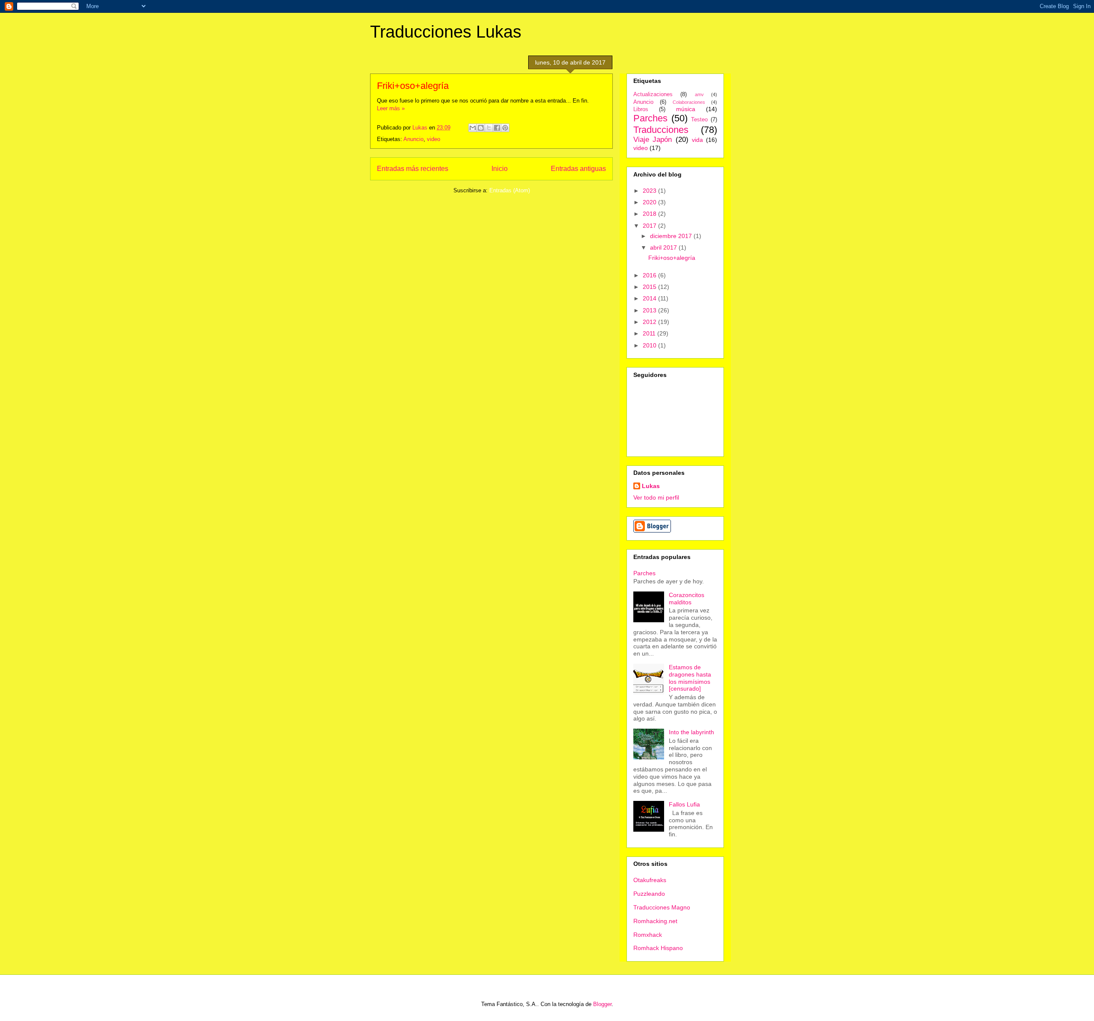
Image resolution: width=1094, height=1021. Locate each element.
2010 (650, 345)
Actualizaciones (653, 94)
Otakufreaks (649, 880)
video (433, 139)
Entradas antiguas (578, 168)
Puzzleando (649, 893)
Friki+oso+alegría (413, 85)
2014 (650, 298)
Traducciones (660, 129)
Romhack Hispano (658, 947)
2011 (650, 333)
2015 (650, 286)
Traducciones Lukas (445, 31)
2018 (650, 213)
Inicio (499, 168)
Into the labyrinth (691, 732)
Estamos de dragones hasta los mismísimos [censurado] (690, 678)
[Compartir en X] (489, 128)
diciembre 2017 (672, 235)
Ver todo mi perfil (656, 497)
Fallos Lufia (684, 804)
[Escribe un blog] (480, 128)
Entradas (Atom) (509, 190)
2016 (650, 275)
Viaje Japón (652, 139)
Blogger (602, 1004)
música (685, 109)
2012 (650, 321)
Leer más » (391, 108)
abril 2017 (664, 247)
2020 (650, 202)
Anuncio (413, 139)
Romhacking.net (655, 921)
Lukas (651, 486)
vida (697, 139)
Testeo (699, 120)
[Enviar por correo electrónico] (472, 128)
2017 (650, 225)
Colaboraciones (689, 102)
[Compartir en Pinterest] (505, 128)
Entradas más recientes (412, 168)
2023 (650, 190)
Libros (640, 109)
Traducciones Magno (661, 907)
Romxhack (647, 934)
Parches (650, 118)
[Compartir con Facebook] (497, 128)
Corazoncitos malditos (686, 598)
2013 (650, 310)
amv (699, 94)
